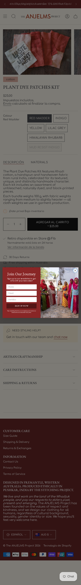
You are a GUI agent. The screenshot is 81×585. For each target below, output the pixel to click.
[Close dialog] (75, 270)
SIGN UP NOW (22, 306)
